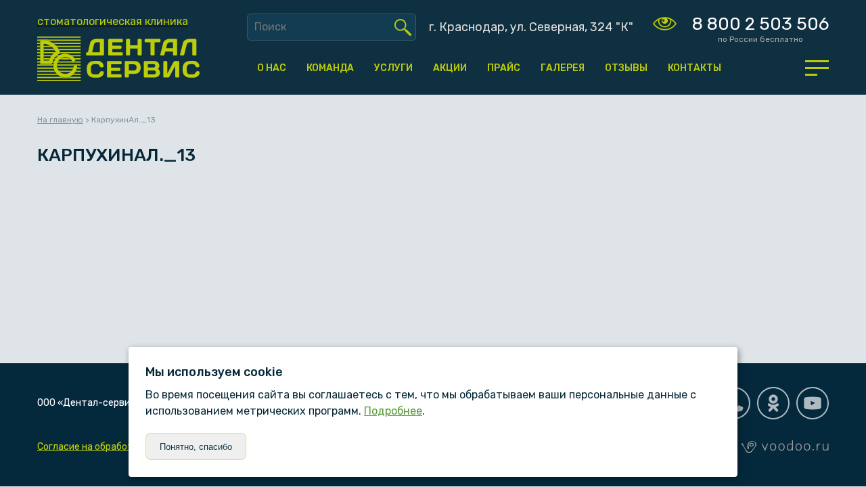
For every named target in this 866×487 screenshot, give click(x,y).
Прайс (503, 68)
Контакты (694, 68)
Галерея (563, 68)
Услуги (393, 68)
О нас (271, 68)
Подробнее (393, 410)
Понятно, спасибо (196, 447)
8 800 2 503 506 (760, 24)
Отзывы (626, 68)
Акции (450, 68)
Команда (330, 68)
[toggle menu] (817, 68)
